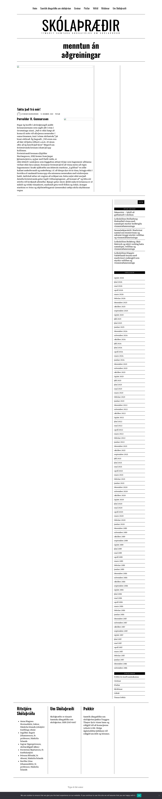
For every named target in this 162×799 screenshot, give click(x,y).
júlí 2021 (117, 459)
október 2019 (119, 537)
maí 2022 (118, 426)
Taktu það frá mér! (29, 109)
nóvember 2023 (120, 368)
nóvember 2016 (120, 668)
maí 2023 (118, 389)
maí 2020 (118, 508)
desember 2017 (120, 619)
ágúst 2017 (118, 635)
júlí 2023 (117, 380)
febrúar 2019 (119, 565)
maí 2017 (118, 643)
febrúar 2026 (119, 298)
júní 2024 (118, 348)
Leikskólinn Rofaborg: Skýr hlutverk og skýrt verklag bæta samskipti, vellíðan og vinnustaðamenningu (129, 245)
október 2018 (119, 582)
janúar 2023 (119, 401)
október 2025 (119, 307)
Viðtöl (116, 693)
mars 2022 (118, 434)
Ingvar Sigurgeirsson (30, 114)
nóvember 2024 (121, 335)
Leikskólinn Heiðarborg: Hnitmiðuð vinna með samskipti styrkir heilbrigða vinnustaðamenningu (128, 222)
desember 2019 (120, 528)
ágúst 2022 (119, 417)
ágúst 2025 (119, 315)
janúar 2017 (119, 660)
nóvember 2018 (120, 578)
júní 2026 (118, 282)
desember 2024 (120, 331)
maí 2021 (118, 467)
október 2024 (120, 339)
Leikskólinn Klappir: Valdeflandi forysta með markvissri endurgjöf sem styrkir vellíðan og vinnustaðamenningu (126, 258)
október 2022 (120, 413)
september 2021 (121, 454)
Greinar (117, 681)
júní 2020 (118, 504)
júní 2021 (118, 463)
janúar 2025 (119, 327)
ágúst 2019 (118, 545)
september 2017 (121, 631)
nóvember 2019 (120, 532)
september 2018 (121, 586)
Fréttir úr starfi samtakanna (126, 677)
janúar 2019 (119, 569)
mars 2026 (118, 294)
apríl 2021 (118, 471)
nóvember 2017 (120, 623)
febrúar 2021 (119, 479)
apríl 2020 (118, 512)
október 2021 (119, 450)
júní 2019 (118, 549)
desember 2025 (120, 303)
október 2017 (119, 627)
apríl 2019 (118, 557)
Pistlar (57, 114)
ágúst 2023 (119, 376)
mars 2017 (118, 651)
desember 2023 (120, 364)
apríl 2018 (118, 602)
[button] (92, 787)
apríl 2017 (118, 647)
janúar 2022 (119, 442)
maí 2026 (118, 286)
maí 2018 (118, 598)
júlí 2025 (117, 319)
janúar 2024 (119, 360)
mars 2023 (118, 393)
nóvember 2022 (121, 409)
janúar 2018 (119, 614)
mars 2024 (118, 356)
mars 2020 (118, 516)
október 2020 (120, 495)
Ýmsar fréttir (120, 697)
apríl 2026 (118, 290)
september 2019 (121, 541)
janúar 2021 (119, 483)
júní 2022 (118, 421)
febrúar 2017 (119, 656)
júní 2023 (118, 385)
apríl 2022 (118, 430)
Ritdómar (118, 689)
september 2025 (121, 311)
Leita (141, 202)
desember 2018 (120, 573)
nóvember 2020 (121, 491)
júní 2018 (118, 594)
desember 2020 (120, 487)
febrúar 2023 (119, 397)
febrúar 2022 (119, 438)
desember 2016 (120, 664)
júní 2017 (118, 639)
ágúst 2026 (119, 278)
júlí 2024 (117, 344)
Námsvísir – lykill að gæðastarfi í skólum (124, 213)
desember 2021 (120, 446)
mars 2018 (118, 606)
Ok (139, 795)
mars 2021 (118, 475)
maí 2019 (118, 553)
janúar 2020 (119, 524)
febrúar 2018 (119, 610)
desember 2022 (120, 405)
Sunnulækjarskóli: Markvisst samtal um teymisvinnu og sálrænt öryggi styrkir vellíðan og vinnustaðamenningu (129, 234)
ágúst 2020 (119, 500)
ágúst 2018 (118, 590)
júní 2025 (118, 323)
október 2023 (119, 372)
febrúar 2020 (119, 520)
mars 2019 (118, 561)
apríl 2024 (118, 352)
